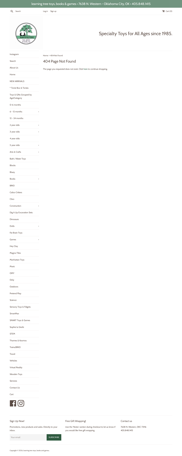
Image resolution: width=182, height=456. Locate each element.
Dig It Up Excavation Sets (21, 212)
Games (24, 239)
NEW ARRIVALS (17, 81)
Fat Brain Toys (16, 232)
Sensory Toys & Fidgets (20, 307)
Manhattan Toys (17, 259)
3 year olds (24, 131)
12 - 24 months (16, 118)
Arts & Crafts (24, 152)
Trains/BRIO (15, 347)
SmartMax (14, 313)
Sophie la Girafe (17, 327)
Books (24, 179)
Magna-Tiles (15, 253)
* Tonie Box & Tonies (19, 88)
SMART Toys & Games (20, 320)
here (86, 69)
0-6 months (15, 105)
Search (13, 61)
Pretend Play (15, 293)
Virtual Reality (16, 367)
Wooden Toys (16, 374)
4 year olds (15, 138)
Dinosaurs (14, 219)
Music (12, 266)
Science (13, 300)
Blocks (13, 165)
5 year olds (24, 145)
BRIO (12, 185)
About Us (14, 67)
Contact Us (15, 387)
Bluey (12, 172)
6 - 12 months (24, 111)
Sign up (53, 11)
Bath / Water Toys (18, 158)
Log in (45, 11)
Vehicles (13, 360)
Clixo (12, 199)
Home (12, 74)
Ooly (12, 280)
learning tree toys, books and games (36, 450)
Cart (11, 394)
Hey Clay (14, 246)
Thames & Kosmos (18, 340)
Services (13, 381)
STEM (12, 333)
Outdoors (14, 286)
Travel (12, 354)
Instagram (14, 54)
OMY (12, 273)
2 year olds (24, 125)
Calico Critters (16, 192)
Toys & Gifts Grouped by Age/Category (21, 96)
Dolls (24, 226)
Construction (24, 206)
